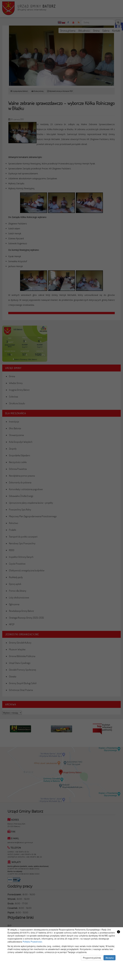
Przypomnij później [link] (92, 957)
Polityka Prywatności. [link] (33, 941)
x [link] (118, 931)
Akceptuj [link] (109, 957)
